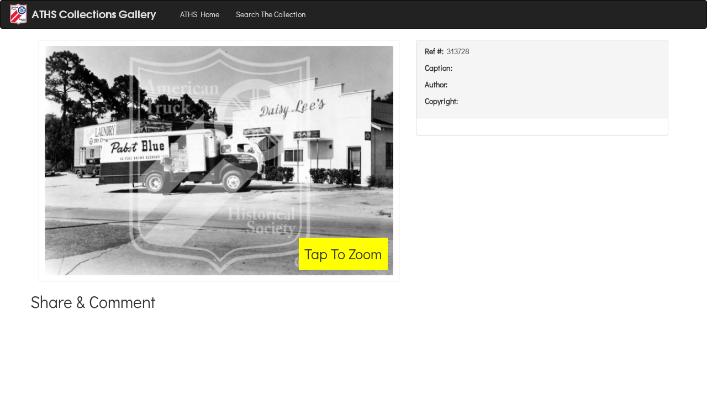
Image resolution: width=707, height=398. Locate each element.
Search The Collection (271, 14)
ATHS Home (199, 14)
